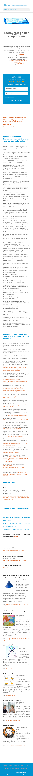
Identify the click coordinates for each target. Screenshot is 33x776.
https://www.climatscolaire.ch (11, 452)
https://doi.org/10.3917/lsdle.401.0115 (17, 415)
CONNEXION (21, 55)
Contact (17, 768)
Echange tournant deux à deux (12, 700)
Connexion (24, 768)
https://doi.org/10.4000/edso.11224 (12, 428)
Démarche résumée (8, 567)
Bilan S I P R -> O (10, 695)
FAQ (25, 766)
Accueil (5, 765)
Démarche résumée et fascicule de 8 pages (14, 560)
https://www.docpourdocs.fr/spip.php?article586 (15, 419)
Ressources (15, 766)
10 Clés (10, 765)
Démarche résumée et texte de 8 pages (13, 550)
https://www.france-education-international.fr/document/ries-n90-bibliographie (15, 474)
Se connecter (16, 101)
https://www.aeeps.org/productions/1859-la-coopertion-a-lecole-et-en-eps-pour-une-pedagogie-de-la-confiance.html (14, 369)
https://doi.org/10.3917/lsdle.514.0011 (16, 436)
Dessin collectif (8, 645)
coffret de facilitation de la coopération (19, 61)
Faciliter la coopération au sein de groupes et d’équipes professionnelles (16, 605)
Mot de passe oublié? (9, 97)
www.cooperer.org (21, 772)
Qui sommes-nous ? (9, 768)
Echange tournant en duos (13, 720)
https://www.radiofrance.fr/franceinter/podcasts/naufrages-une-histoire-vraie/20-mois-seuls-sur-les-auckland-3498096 (16, 497)
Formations (8, 766)
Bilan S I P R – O (8, 673)
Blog (21, 766)
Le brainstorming (8, 725)
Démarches (16, 765)
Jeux (22, 765)
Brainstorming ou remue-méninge (16, 745)
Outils (26, 765)
